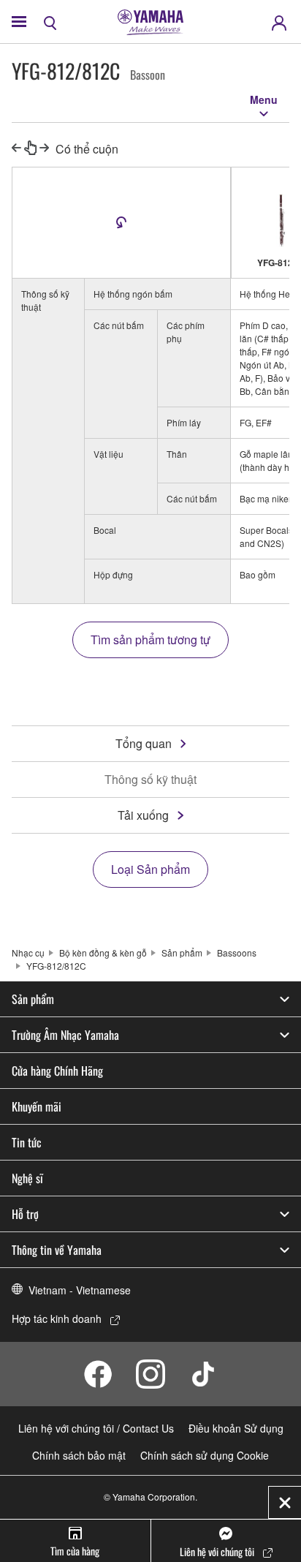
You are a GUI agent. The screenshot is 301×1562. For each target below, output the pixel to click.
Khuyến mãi (36, 1106)
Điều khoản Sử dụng (235, 1428)
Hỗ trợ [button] (25, 1214)
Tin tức (27, 1142)
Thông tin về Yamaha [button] (57, 1250)
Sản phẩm (181, 952)
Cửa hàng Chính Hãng (57, 1070)
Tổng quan (143, 743)
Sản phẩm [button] (33, 999)
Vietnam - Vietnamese (79, 1290)
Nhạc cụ (28, 952)
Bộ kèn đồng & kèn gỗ (103, 952)
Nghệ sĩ (27, 1178)
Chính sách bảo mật (79, 1455)
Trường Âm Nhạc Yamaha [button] (65, 1035)
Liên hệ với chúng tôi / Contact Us (96, 1428)
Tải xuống (143, 815)
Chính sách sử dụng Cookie (204, 1455)
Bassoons (236, 952)
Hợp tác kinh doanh (57, 1318)
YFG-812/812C (56, 965)
